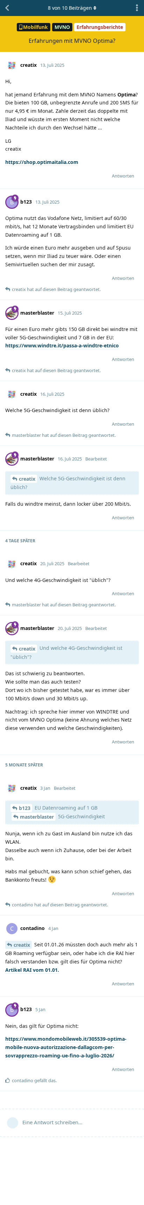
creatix (27, 478)
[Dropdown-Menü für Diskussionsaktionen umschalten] (137, 8)
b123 (24, 808)
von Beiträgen (70, 8)
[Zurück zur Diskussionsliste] (7, 8)
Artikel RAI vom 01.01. (32, 970)
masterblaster (37, 816)
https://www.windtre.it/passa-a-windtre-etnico (62, 345)
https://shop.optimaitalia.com (41, 162)
